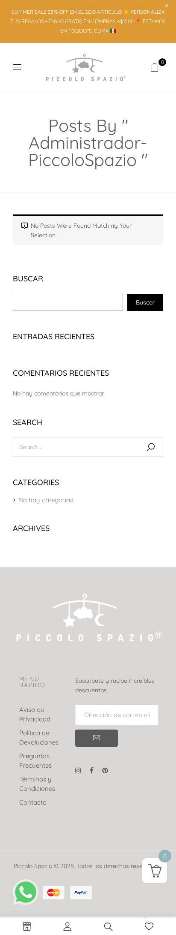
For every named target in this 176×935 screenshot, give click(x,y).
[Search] (150, 447)
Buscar (28, 279)
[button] (154, 67)
